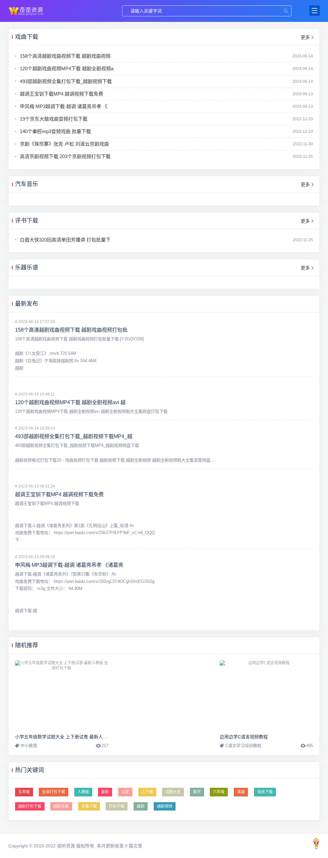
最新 (105, 792)
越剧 (140, 806)
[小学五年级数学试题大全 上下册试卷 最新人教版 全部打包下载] (62, 695)
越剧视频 (164, 806)
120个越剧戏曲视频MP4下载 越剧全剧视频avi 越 (70, 402)
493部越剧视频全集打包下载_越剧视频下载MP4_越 (73, 436)
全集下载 (89, 806)
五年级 (24, 792)
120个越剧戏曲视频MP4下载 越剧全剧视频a (66, 68)
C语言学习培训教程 (243, 745)
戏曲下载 (265, 792)
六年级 (219, 792)
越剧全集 (61, 806)
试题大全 (173, 792)
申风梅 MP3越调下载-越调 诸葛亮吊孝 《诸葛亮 (69, 565)
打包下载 (116, 806)
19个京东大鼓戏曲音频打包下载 (53, 119)
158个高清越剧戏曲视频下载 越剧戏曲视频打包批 (71, 330)
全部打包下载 (53, 792)
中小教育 (28, 745)
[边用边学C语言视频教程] (266, 695)
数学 (197, 792)
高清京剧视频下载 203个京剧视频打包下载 (65, 156)
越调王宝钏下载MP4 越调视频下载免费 (61, 94)
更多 (305, 37)
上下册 (147, 792)
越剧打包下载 (29, 806)
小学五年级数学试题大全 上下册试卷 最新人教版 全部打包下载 (77, 736)
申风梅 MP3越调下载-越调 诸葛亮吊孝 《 (63, 106)
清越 (241, 792)
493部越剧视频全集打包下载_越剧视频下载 (66, 81)
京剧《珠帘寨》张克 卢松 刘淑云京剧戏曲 (64, 144)
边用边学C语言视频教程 (244, 736)
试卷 (125, 792)
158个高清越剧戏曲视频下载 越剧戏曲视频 (65, 56)
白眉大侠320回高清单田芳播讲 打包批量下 (65, 239)
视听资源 (26, 10)
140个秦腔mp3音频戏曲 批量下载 (55, 131)
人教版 (83, 792)
